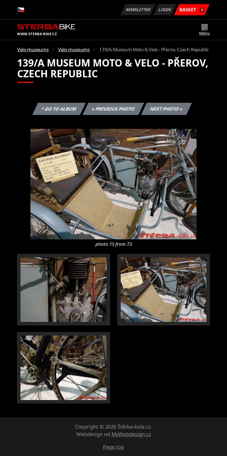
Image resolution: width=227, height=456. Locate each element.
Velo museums (32, 49)
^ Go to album (59, 109)
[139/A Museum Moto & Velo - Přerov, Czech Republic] (113, 184)
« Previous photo (113, 109)
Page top (113, 447)
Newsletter (138, 9)
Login (165, 9)
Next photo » (166, 109)
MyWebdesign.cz (131, 434)
